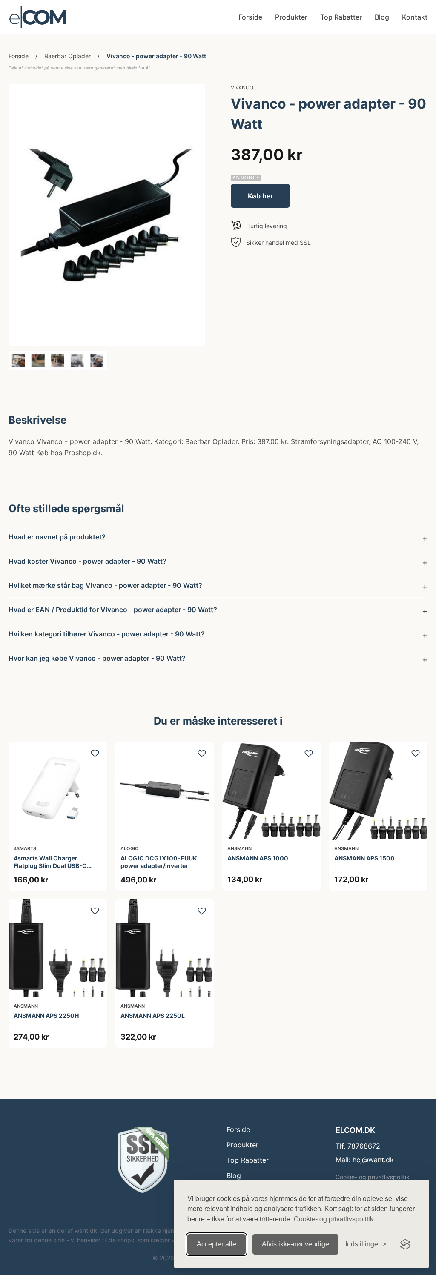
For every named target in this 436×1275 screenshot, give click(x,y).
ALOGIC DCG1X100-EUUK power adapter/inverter (158, 861)
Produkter (291, 17)
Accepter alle (216, 1244)
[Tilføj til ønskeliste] (95, 753)
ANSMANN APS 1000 (257, 858)
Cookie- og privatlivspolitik (373, 1176)
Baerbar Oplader (67, 56)
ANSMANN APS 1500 (364, 858)
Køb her (260, 196)
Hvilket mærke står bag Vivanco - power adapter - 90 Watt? (105, 585)
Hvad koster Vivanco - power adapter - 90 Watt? (87, 561)
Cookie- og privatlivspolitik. (334, 1218)
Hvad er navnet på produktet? (57, 537)
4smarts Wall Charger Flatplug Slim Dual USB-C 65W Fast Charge (50, 865)
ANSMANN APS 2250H (46, 1015)
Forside (250, 17)
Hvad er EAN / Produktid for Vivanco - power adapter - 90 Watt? (113, 609)
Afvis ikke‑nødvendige (295, 1244)
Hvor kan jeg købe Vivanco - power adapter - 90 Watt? (97, 658)
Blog (382, 17)
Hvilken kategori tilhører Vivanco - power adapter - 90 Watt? (107, 634)
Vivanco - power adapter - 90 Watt (156, 56)
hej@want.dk (373, 1159)
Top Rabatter (341, 17)
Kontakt (414, 17)
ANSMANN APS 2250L (152, 1015)
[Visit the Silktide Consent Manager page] (405, 1244)
